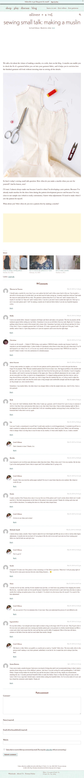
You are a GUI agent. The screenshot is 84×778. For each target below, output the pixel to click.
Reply (11, 308)
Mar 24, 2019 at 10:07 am (74, 583)
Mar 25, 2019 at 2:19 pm (74, 644)
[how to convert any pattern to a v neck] (41, 262)
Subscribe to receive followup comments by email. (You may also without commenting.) (36, 750)
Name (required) (8, 720)
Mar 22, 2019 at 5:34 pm (74, 400)
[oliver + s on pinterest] (64, 773)
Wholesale (12, 774)
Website (5, 740)
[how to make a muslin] (68, 262)
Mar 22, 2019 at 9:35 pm (74, 494)
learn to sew (51, 8)
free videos (62, 8)
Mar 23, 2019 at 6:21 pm (74, 565)
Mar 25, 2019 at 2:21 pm (74, 476)
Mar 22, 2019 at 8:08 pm (74, 458)
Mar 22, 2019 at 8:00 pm (74, 422)
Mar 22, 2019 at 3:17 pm (74, 340)
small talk (11, 277)
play (16, 8)
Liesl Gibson (17, 442)
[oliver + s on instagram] (78, 773)
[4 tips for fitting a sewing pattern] (15, 262)
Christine (13, 340)
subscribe (49, 750)
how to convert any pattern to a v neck (40, 270)
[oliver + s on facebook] (71, 773)
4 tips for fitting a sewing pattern (12, 270)
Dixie (11, 584)
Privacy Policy (30, 774)
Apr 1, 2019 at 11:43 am (74, 664)
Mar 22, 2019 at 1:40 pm (74, 289)
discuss (25, 8)
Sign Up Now (54, 2)
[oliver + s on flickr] (68, 773)
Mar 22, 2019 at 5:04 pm (74, 362)
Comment (6, 696)
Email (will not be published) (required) (15, 730)
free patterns (73, 8)
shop (8, 8)
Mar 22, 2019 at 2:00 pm (74, 315)
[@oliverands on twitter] (75, 773)
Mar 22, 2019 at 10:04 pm (73, 530)
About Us (20, 774)
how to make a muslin (62, 270)
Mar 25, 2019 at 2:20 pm (74, 550)
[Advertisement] (42, 46)
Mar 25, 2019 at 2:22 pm (74, 442)
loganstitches (14, 622)
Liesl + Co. (40, 773)
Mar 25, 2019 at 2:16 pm (74, 621)
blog (34, 8)
